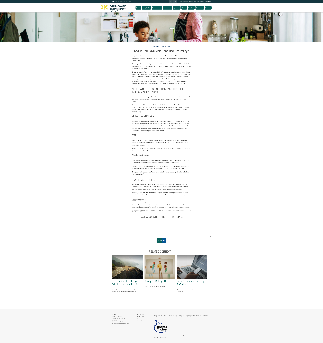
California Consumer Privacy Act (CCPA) (194, 315)
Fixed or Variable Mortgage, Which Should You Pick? (126, 282)
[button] (138, 8)
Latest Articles (140, 316)
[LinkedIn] (171, 1)
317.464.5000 (118, 316)
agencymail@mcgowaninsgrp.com (122, 1)
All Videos (139, 318)
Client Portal (185, 1)
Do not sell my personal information (185, 316)
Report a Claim (192, 1)
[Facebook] (175, 1)
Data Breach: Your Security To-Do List (190, 282)
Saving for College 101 (156, 281)
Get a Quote (208, 1)
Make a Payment (200, 1)
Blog (181, 1)
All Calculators (140, 321)
